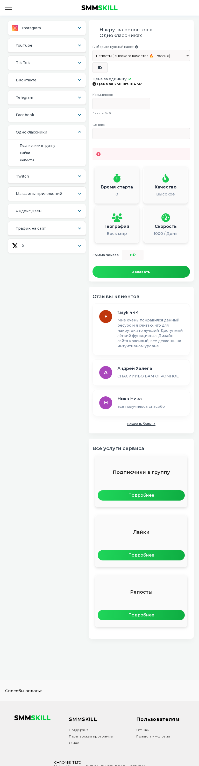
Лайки (25, 153)
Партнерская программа (91, 736)
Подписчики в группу (37, 145)
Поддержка (79, 730)
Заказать (141, 272)
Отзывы (143, 730)
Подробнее (141, 495)
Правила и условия (153, 736)
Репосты (27, 160)
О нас (74, 743)
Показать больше (141, 424)
